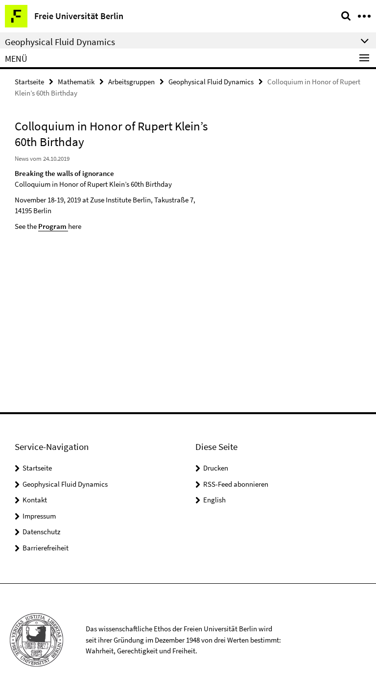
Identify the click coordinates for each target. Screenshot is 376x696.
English (214, 499)
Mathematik (76, 81)
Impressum (39, 516)
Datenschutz (41, 531)
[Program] (67, 226)
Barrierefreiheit (46, 547)
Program (52, 226)
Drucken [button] (215, 467)
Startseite (29, 81)
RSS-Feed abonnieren (235, 484)
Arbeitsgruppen (131, 81)
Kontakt (35, 499)
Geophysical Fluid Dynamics (211, 81)
